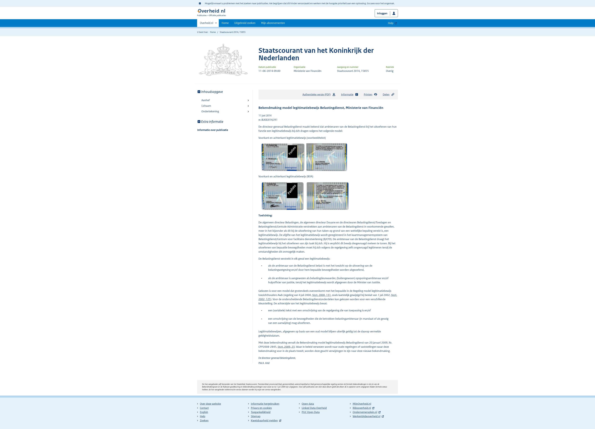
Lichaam (206, 105)
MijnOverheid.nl (362, 403)
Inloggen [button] (382, 13)
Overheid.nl (206, 24)
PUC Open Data (311, 412)
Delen (386, 94)
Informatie (347, 94)
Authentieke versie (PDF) (317, 95)
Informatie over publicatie (212, 130)
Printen (368, 94)
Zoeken (204, 420)
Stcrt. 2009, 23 (286, 346)
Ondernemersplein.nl (365, 412)
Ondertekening (210, 111)
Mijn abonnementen (273, 23)
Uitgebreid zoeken (245, 23)
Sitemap (255, 416)
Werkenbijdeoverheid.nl (366, 416)
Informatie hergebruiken (265, 403)
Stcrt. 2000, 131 (321, 295)
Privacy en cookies (261, 408)
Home (225, 23)
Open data (308, 403)
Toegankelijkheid (261, 412)
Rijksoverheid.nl (362, 408)
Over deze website (210, 403)
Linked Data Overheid (314, 408)
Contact (204, 408)
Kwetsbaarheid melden (264, 420)
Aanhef (205, 100)
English (204, 412)
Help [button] (390, 23)
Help (202, 416)
